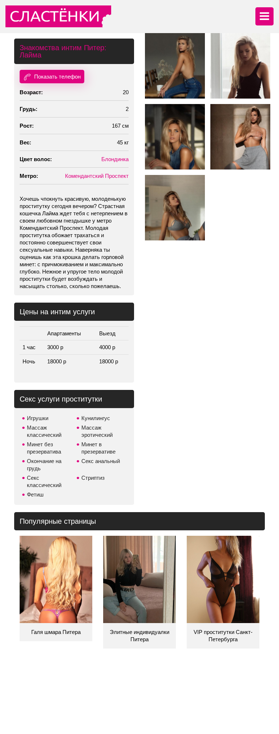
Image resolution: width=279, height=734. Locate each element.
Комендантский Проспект (97, 176)
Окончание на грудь (44, 464)
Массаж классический (44, 431)
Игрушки (37, 418)
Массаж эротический (97, 431)
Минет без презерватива (44, 448)
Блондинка (115, 159)
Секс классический (44, 481)
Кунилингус (95, 418)
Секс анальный (100, 461)
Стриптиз (93, 478)
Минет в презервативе (98, 448)
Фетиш (35, 494)
